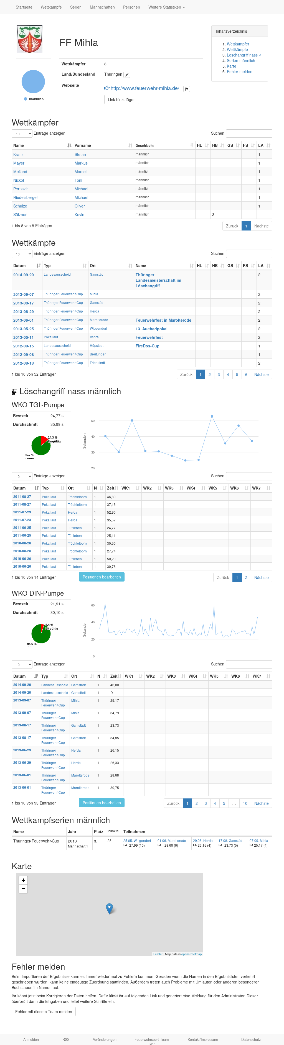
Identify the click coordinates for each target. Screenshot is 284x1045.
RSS (65, 1039)
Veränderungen (104, 1039)
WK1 (125, 488)
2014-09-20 (23, 274)
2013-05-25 (23, 328)
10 (245, 803)
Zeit (110, 488)
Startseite (24, 7)
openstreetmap (191, 954)
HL (199, 145)
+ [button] (23, 880)
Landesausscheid (57, 274)
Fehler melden (239, 71)
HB (215, 145)
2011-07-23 (22, 512)
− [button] (23, 888)
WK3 (169, 488)
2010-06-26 (22, 558)
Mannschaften (102, 7)
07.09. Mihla (259, 840)
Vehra (94, 336)
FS (245, 145)
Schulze (20, 206)
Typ (47, 265)
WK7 (256, 488)
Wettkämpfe (51, 7)
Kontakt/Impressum (203, 1039)
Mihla (94, 293)
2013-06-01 (23, 320)
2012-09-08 (23, 354)
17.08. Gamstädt (231, 840)
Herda (94, 311)
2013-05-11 (23, 337)
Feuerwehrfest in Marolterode (163, 320)
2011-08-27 (22, 496)
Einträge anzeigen (48, 133)
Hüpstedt (96, 345)
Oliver (80, 206)
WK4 (191, 488)
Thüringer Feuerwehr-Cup (63, 293)
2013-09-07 (23, 294)
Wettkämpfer (238, 44)
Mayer (18, 163)
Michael (81, 188)
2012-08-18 (23, 363)
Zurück (232, 226)
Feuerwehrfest (149, 337)
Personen (131, 7)
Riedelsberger (25, 197)
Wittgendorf (98, 328)
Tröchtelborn (77, 496)
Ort (93, 265)
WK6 (234, 488)
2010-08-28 (22, 543)
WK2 (147, 488)
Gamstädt (97, 274)
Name (18, 145)
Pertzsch (21, 188)
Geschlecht (145, 145)
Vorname (83, 145)
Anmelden (31, 1039)
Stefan (80, 154)
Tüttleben (75, 527)
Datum (19, 265)
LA (260, 145)
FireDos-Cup (147, 346)
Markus (81, 163)
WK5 (213, 488)
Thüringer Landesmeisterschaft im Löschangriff (158, 280)
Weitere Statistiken (165, 7)
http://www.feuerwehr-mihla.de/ (145, 87)
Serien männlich (241, 60)
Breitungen (98, 354)
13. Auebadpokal (152, 328)
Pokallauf (51, 336)
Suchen (217, 133)
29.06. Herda (203, 840)
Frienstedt (97, 362)
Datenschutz (251, 1039)
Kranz (18, 154)
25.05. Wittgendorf (137, 840)
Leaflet (158, 954)
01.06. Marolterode (172, 840)
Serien (76, 7)
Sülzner (20, 214)
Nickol (18, 180)
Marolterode (99, 319)
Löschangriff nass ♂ (244, 55)
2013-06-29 (23, 311)
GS (230, 145)
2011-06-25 (22, 527)
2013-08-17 (23, 303)
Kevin (79, 214)
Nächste (261, 226)
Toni (78, 180)
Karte (231, 66)
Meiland (20, 171)
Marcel (81, 171)
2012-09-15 (23, 346)
